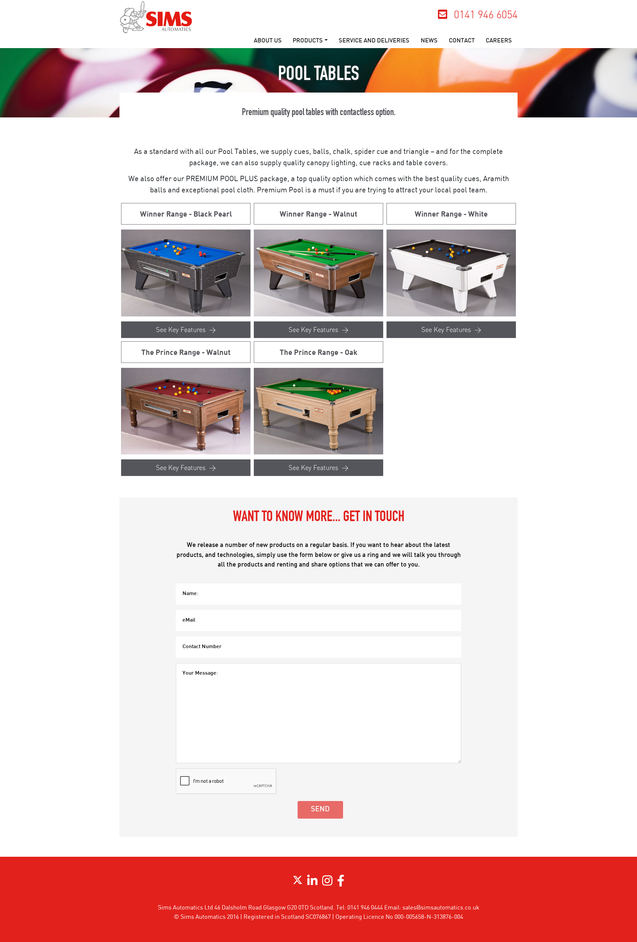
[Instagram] (327, 883)
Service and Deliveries (374, 41)
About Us (268, 41)
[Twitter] (298, 883)
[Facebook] (340, 883)
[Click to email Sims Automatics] (442, 16)
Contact (462, 41)
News (429, 41)
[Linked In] (312, 883)
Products (308, 41)
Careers (499, 41)
